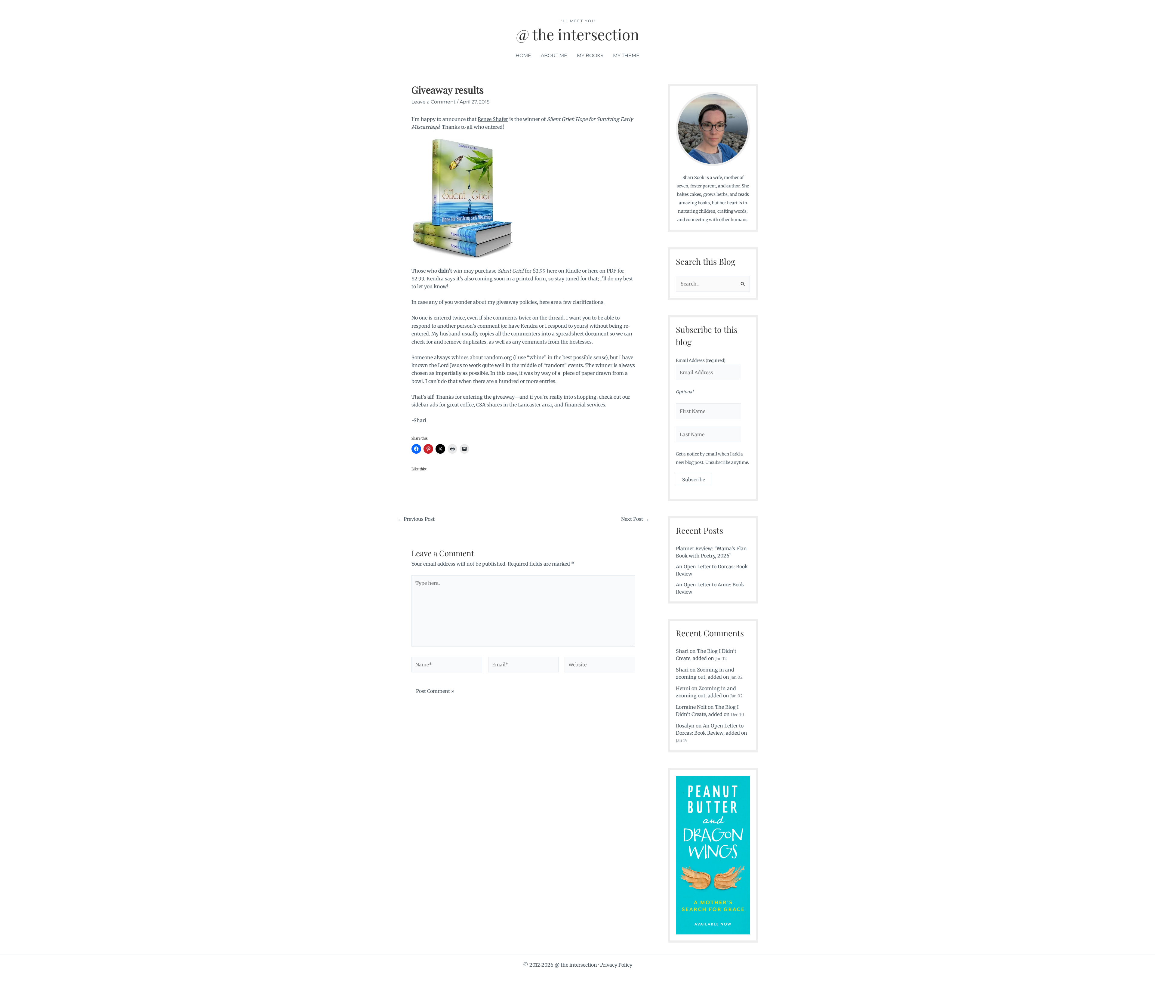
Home (523, 55)
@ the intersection (577, 34)
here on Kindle (564, 271)
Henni (683, 688)
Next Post (635, 519)
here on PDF (602, 271)
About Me (554, 55)
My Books (590, 55)
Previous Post (416, 519)
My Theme (626, 55)
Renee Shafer (493, 119)
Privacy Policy (616, 965)
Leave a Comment (433, 102)
